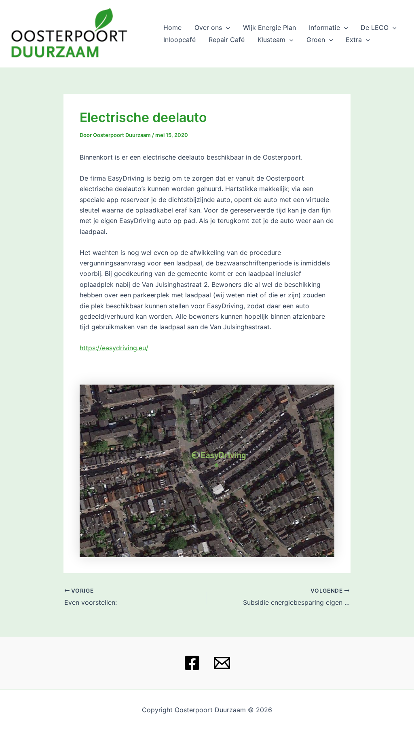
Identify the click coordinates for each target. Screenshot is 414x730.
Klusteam (271, 40)
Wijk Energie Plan (269, 27)
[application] (226, 27)
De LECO (375, 27)
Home (172, 27)
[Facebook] (192, 663)
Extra (354, 40)
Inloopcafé (179, 40)
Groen (315, 40)
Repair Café (227, 40)
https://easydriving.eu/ (114, 348)
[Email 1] (222, 663)
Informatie (324, 27)
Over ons (208, 27)
